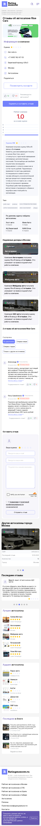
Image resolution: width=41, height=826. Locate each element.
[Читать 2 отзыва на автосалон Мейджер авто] (6, 636)
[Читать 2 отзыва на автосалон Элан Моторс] (6, 654)
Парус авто (15, 671)
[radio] (20, 448)
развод (14, 204)
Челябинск (13, 710)
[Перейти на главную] (16, 770)
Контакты (5, 809)
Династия (14, 697)
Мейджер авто (16, 634)
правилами (14, 502)
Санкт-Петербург (15, 621)
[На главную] (10, 2)
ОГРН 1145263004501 (10, 208)
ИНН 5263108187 (25, 208)
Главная (4, 10)
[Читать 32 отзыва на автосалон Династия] (6, 699)
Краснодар (13, 684)
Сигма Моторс (16, 617)
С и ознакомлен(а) (17, 504)
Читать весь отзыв (15, 380)
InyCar (12, 688)
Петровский (15, 643)
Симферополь (14, 676)
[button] (32, 4)
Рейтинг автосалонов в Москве (14, 784)
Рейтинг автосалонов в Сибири (14, 795)
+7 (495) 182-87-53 (16, 57)
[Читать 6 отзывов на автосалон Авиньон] (6, 682)
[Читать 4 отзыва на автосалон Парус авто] (6, 673)
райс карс (6, 204)
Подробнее (7, 822)
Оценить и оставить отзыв (21, 104)
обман (35, 208)
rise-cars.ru (12, 52)
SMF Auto (14, 705)
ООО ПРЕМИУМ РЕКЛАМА (28, 204)
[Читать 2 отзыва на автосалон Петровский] (6, 645)
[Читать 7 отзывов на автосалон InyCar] (6, 690)
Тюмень (13, 701)
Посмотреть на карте (21, 85)
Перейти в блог (16, 752)
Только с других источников (13, 351)
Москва (11, 68)
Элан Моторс (15, 651)
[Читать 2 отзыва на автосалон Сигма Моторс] (6, 619)
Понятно (34, 818)
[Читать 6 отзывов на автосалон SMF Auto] (6, 708)
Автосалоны (13, 73)
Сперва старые (9, 346)
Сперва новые (22, 341)
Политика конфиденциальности (14, 806)
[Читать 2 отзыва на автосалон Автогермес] (6, 628)
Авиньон (13, 679)
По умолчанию (8, 341)
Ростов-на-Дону (15, 693)
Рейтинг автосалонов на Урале (14, 791)
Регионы (5, 802)
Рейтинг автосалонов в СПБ (13, 788)
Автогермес (15, 625)
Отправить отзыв (20, 512)
